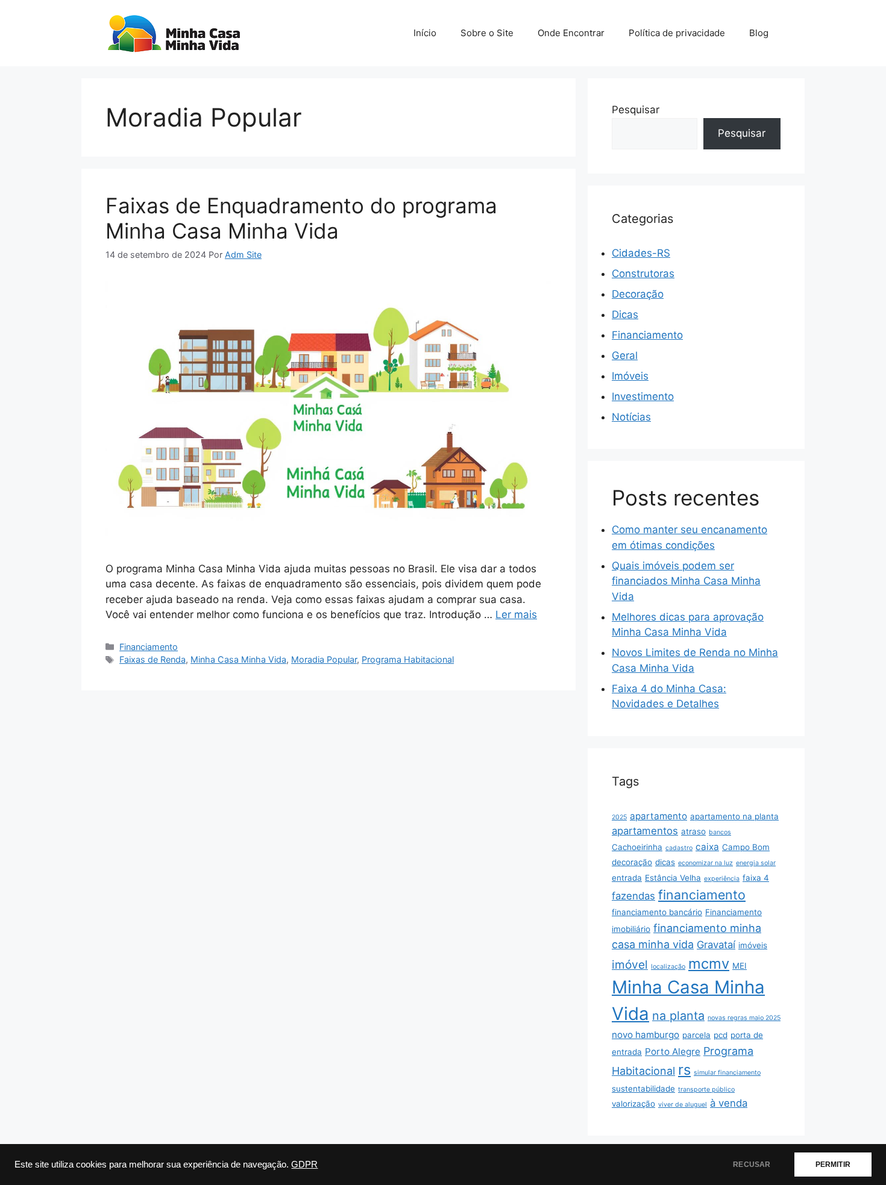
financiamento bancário (657, 912)
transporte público (706, 1089)
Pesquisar (635, 110)
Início (424, 33)
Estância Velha (673, 878)
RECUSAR (751, 1164)
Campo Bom (746, 847)
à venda (728, 1103)
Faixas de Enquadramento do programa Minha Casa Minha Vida (301, 218)
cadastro (679, 848)
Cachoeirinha (637, 847)
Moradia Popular (324, 659)
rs (684, 1069)
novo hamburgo (645, 1034)
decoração (632, 862)
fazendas (633, 896)
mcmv (708, 963)
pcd (720, 1035)
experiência (722, 879)
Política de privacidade (677, 33)
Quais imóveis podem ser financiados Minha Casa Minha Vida (686, 581)
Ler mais (516, 614)
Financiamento (148, 647)
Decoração (638, 294)
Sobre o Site (487, 33)
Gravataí (716, 945)
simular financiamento (727, 1073)
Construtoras (643, 273)
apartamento (658, 816)
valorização (633, 1103)
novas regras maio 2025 (744, 1018)
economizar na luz (705, 863)
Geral (625, 355)
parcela (696, 1035)
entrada (627, 878)
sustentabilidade (643, 1088)
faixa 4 (756, 878)
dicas (665, 862)
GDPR (304, 1164)
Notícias (631, 417)
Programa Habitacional (408, 659)
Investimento (643, 396)
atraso (693, 831)
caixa (707, 846)
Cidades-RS (641, 253)
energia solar (756, 863)
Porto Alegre (672, 1051)
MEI (739, 966)
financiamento (702, 894)
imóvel (630, 965)
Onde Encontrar (571, 33)
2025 (619, 817)
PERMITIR (832, 1164)
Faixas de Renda (152, 659)
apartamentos (645, 831)
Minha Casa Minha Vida (238, 659)
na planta (678, 1015)
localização (668, 967)
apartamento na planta (734, 816)
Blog (758, 33)
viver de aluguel (682, 1104)
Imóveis (630, 376)
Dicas (625, 314)
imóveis (752, 945)
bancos (720, 832)
